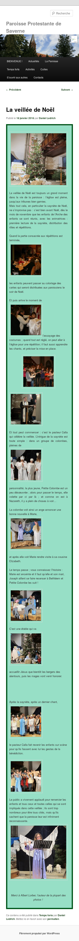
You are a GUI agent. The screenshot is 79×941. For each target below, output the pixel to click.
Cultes (44, 69)
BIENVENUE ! (14, 61)
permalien (53, 919)
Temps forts (13, 69)
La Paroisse (51, 61)
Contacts (38, 77)
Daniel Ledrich (47, 118)
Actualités (33, 61)
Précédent (13, 89)
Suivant (67, 89)
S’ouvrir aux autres (17, 77)
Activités (30, 69)
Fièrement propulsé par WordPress (39, 933)
